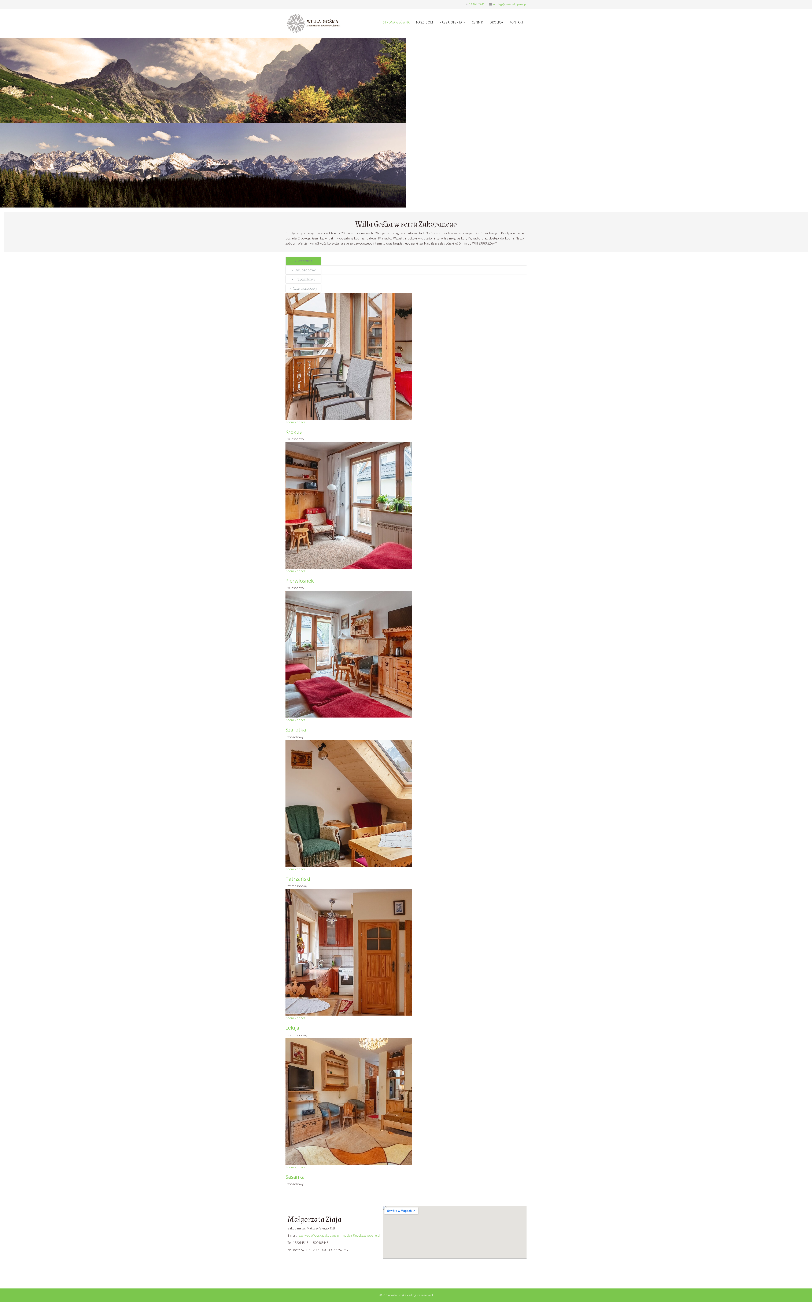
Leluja (292, 1027)
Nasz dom (424, 22)
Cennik (477, 22)
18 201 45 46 (476, 4)
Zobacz (300, 422)
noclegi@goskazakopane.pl (510, 4)
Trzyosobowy (305, 279)
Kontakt (516, 22)
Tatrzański (297, 878)
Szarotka (295, 729)
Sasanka (295, 1176)
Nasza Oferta (450, 22)
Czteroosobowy (305, 288)
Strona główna (396, 22)
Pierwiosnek (299, 580)
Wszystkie (305, 261)
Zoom (289, 422)
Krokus (293, 431)
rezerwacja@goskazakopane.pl (319, 1235)
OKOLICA (496, 22)
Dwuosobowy (305, 270)
